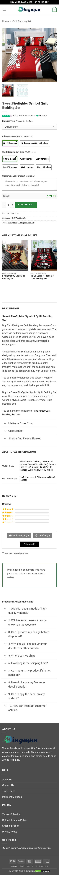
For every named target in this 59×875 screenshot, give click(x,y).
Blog (34, 866)
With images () (20, 535)
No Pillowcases (27, 477)
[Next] (52, 54)
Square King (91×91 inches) (38, 465)
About (14, 866)
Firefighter (12, 223)
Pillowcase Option (11, 136)
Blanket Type (8, 121)
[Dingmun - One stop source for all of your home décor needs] (29, 10)
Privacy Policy (9, 831)
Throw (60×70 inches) (30, 461)
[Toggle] (5, 424)
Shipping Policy (10, 825)
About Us (7, 779)
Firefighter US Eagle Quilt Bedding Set (13, 277)
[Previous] (7, 54)
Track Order (8, 791)
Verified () (44, 535)
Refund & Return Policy (14, 820)
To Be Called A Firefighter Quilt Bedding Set (42, 277)
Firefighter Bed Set (26, 223)
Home (5, 21)
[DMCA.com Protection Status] (42, 871)
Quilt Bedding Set (21, 21)
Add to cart (26, 204)
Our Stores (24, 866)
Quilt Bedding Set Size (13, 152)
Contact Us (8, 785)
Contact (43, 866)
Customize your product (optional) (18, 176)
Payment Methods (12, 796)
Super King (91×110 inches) (40, 470)
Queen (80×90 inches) (38, 464)
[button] (4, 9)
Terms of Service (11, 814)
